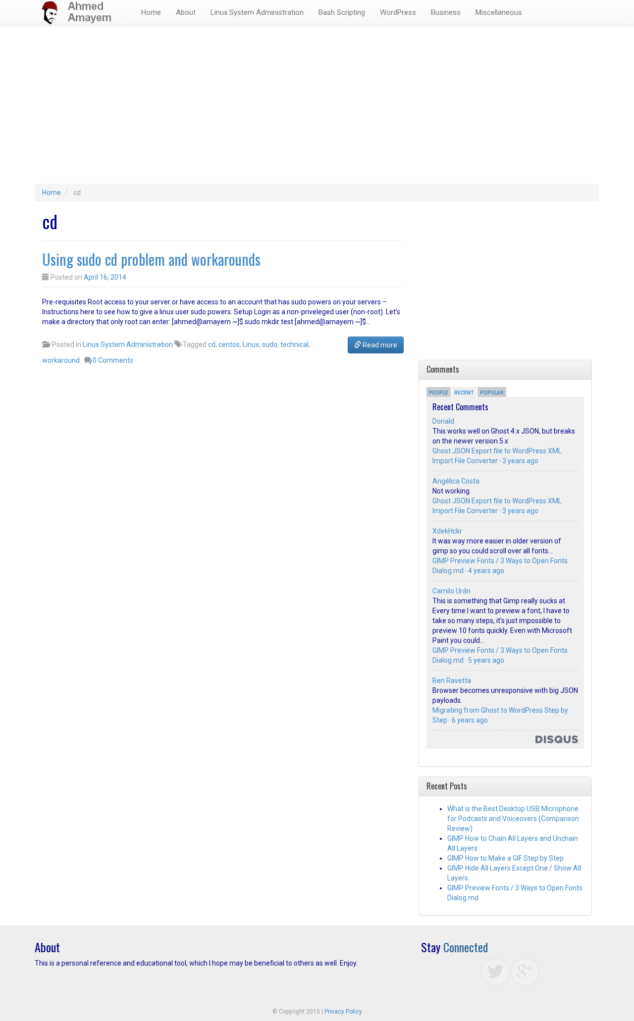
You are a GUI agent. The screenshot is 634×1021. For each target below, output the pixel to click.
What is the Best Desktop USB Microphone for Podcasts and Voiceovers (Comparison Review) (513, 818)
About (186, 12)
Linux (251, 344)
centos (229, 344)
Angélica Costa (455, 481)
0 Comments (113, 360)
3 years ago (520, 461)
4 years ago (486, 571)
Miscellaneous (499, 12)
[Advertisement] (317, 109)
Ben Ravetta (451, 680)
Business (446, 12)
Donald (443, 421)
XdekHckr (447, 531)
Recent (464, 392)
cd (211, 344)
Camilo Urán (451, 591)
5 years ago (486, 660)
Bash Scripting (341, 12)
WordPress (398, 12)
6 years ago (470, 720)
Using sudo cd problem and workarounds (151, 259)
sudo (269, 344)
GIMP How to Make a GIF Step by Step (505, 858)
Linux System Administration (257, 12)
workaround (61, 360)
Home (151, 12)
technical (294, 344)
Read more (379, 345)
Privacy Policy (343, 1011)
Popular (492, 392)
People (438, 392)
